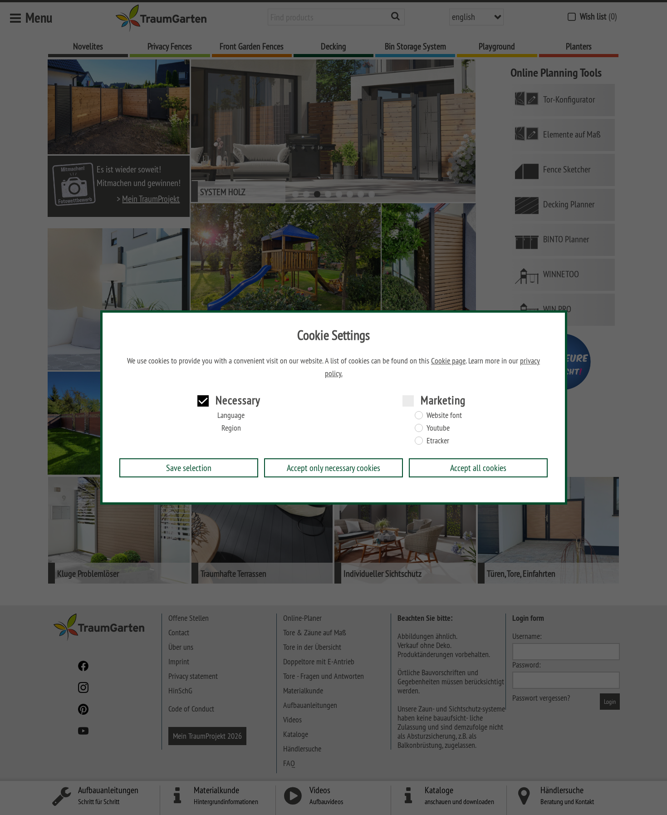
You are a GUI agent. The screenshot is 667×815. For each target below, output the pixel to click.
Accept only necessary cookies (333, 467)
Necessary (238, 400)
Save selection (188, 467)
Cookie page (448, 361)
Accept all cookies (478, 467)
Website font (444, 415)
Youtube (438, 428)
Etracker (438, 441)
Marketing (443, 400)
